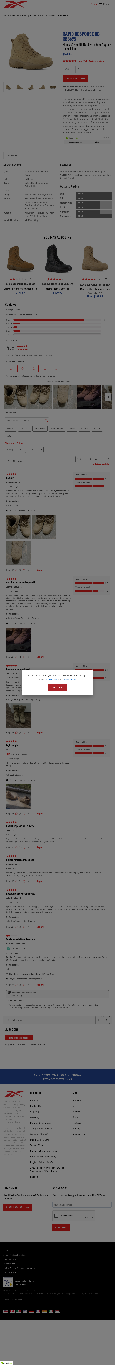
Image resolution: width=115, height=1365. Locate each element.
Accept (57, 687)
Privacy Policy (69, 678)
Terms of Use (51, 678)
